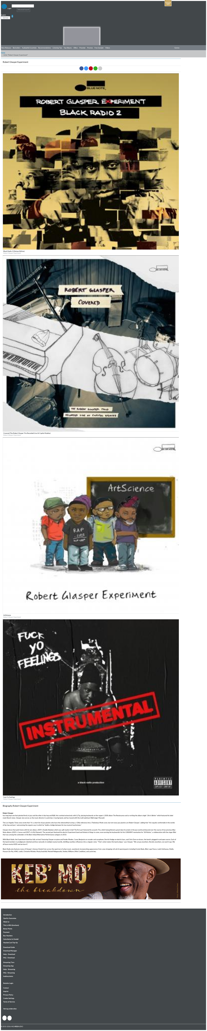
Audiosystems (8, 976)
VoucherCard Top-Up (10, 943)
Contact (6, 988)
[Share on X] (86, 68)
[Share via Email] (100, 68)
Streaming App (8, 966)
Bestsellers (16, 48)
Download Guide (9, 947)
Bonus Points (7, 929)
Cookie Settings (8, 998)
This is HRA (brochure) (11, 925)
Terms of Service (9, 1002)
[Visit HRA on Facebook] (4, 1018)
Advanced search (23, 10)
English (3, 15)
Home (3, 53)
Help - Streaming (9, 969)
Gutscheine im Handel (11, 939)
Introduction (7, 915)
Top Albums (68, 48)
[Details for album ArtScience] (91, 613)
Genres (176, 48)
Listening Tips (57, 48)
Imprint (5, 991)
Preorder (82, 48)
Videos (107, 48)
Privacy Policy (8, 995)
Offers (75, 48)
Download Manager (10, 951)
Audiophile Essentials (29, 48)
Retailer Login (8, 983)
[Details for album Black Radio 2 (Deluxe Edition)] (91, 249)
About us (6, 922)
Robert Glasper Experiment (12, 253)
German (5, 18)
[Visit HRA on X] (9, 1018)
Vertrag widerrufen (10, 1009)
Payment (6, 932)
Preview (90, 48)
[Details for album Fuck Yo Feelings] (91, 795)
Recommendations (44, 48)
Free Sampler (99, 48)
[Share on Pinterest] (91, 68)
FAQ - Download (9, 958)
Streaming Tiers (8, 962)
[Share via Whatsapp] (95, 68)
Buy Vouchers (8, 936)
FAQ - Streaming (9, 973)
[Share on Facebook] (81, 68)
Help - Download (9, 954)
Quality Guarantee (9, 918)
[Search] (13, 8)
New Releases (6, 48)
